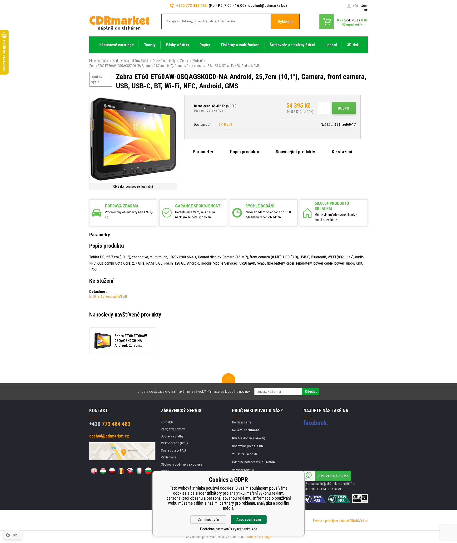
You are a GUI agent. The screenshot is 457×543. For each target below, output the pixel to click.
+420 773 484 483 (191, 5)
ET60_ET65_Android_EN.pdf (108, 296)
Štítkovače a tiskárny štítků (130, 61)
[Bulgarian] (148, 471)
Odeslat (311, 391)
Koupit (344, 108)
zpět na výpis (96, 79)
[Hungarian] (103, 471)
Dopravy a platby (172, 436)
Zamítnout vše (208, 519)
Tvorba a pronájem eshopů (331, 521)
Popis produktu (244, 152)
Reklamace (168, 457)
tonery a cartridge (259, 537)
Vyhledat (285, 21)
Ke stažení (342, 152)
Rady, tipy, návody (173, 429)
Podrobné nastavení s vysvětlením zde (228, 529)
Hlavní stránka (98, 61)
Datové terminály (164, 61)
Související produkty (295, 152)
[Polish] (112, 471)
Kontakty (167, 422)
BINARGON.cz (359, 521)
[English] (94, 471)
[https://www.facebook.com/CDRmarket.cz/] (315, 422)
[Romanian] (121, 471)
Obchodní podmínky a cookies (181, 464)
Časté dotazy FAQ (173, 450)
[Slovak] (130, 471)
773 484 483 (109, 424)
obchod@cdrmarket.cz (267, 5)
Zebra (184, 61)
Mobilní (198, 61)
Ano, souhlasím (248, 519)
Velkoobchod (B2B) (174, 443)
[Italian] (139, 471)
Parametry (203, 152)
